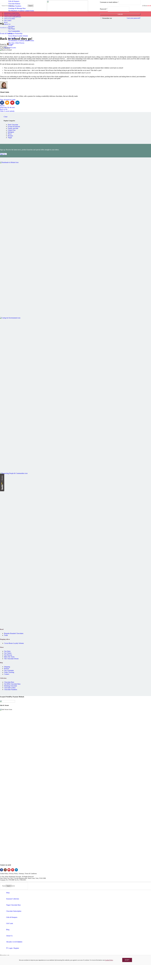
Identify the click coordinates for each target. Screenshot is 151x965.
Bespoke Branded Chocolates (13, 633)
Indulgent (11, 132)
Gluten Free (12, 130)
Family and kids (13, 128)
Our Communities (14, 31)
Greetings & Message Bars (17, 8)
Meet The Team (9, 657)
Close (5, 117)
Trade (6, 635)
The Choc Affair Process (16, 43)
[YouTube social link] (8, 869)
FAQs (10, 45)
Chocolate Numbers (14, 6)
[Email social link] (7, 103)
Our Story (11, 26)
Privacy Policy (13, 873)
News (10, 134)
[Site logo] (67, 11)
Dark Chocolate (13, 125)
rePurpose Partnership (15, 33)
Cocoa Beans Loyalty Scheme (18, 36)
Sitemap (21, 873)
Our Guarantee (9, 670)
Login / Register (14, 948)
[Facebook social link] (2, 103)
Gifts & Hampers (13, 1)
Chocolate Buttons (14, 4)
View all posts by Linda (7, 99)
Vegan (10, 137)
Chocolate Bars (9, 682)
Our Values (12, 38)
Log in (120, 14)
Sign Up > (3, 154)
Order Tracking (9, 672)
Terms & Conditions (31, 873)
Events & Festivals (14, 126)
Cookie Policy (109, 960)
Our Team (11, 29)
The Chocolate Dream (11, 659)
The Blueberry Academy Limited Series (21, 11)
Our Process (8, 655)
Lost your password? (133, 18)
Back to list (3, 109)
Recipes (10, 136)
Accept (127, 960)
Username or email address (109, 2)
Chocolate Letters (10, 688)
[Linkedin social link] (17, 103)
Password (103, 9)
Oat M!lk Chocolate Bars (12, 684)
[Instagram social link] (5, 869)
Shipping (7, 667)
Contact (6, 674)
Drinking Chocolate (10, 686)
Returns (6, 668)
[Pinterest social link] (12, 103)
